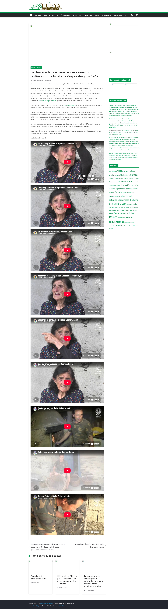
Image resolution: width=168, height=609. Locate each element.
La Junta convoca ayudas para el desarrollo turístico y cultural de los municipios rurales (93, 581)
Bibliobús (124, 175)
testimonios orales (69, 105)
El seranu (88, 15)
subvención (112, 226)
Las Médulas (122, 207)
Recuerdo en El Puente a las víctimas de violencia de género (89, 545)
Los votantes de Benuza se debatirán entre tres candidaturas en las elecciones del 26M (123, 132)
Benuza (117, 175)
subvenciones (116, 221)
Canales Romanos (115, 178)
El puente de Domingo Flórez (126, 188)
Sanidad (129, 217)
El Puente (112, 189)
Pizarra (116, 213)
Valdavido (130, 226)
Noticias (38, 15)
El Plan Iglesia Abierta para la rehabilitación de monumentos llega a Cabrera (67, 580)
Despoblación (135, 182)
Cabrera (133, 174)
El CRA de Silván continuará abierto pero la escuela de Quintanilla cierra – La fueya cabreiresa (123, 121)
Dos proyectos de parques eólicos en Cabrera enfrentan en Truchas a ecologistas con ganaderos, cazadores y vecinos (48, 547)
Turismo (125, 226)
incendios (118, 196)
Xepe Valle (48, 80)
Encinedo (111, 192)
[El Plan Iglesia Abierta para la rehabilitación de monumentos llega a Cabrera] (67, 562)
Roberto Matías (121, 217)
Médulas (122, 210)
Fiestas (118, 192)
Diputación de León (129, 185)
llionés (127, 207)
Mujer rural (116, 210)
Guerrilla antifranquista (128, 192)
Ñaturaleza (65, 15)
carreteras (124, 178)
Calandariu (106, 15)
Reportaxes (77, 15)
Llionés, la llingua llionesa (47, 101)
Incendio (112, 196)
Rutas (97, 15)
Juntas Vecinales (131, 204)
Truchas (118, 225)
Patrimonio (128, 210)
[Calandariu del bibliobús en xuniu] (40, 562)
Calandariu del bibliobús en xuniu (39, 577)
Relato (113, 217)
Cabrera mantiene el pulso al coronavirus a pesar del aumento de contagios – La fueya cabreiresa (123, 155)
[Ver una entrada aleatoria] (137, 15)
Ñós (126, 15)
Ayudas (118, 170)
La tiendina (118, 15)
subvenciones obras (129, 222)
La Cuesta (115, 207)
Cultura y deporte (51, 15)
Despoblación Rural (114, 185)
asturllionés (112, 171)
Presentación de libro (127, 213)
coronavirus (131, 178)
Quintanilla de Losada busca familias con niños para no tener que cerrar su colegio (123, 125)
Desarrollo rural (124, 181)
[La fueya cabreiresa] (31, 15)
